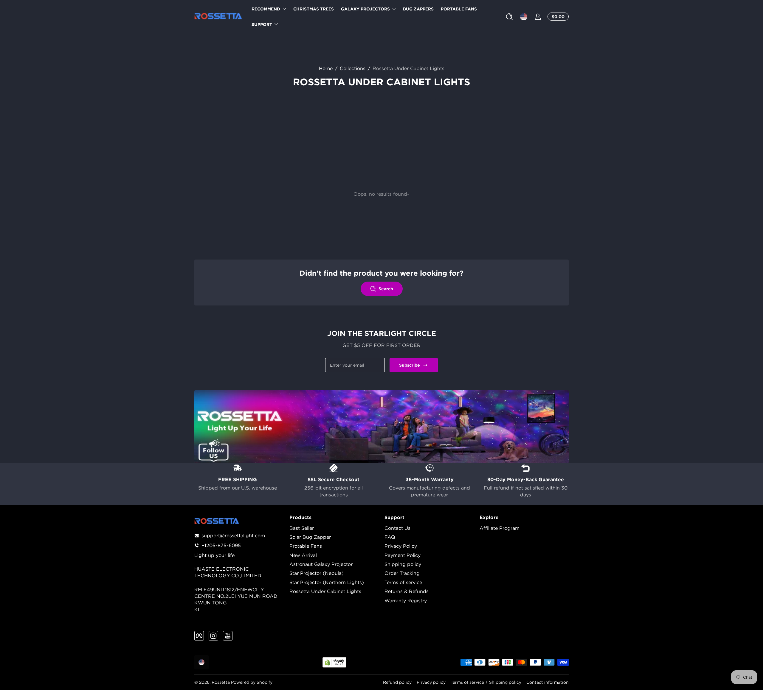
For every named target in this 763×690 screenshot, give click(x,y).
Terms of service (403, 582)
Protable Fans (305, 546)
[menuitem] (334, 528)
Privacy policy (431, 682)
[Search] (509, 16)
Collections (352, 68)
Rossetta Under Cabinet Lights (408, 68)
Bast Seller (301, 528)
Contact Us (397, 528)
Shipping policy (402, 564)
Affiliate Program (499, 528)
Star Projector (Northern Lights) (326, 582)
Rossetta (221, 682)
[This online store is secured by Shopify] (334, 662)
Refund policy (397, 682)
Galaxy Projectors (365, 9)
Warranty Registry (405, 600)
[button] (509, 16)
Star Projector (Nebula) (316, 573)
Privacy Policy (400, 546)
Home (326, 68)
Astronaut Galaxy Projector (321, 564)
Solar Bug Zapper (310, 537)
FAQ (389, 537)
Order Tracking (402, 573)
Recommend (266, 9)
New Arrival (303, 555)
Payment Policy (402, 555)
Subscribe (409, 365)
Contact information (547, 682)
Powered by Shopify (251, 682)
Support (262, 24)
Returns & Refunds (406, 591)
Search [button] (386, 288)
